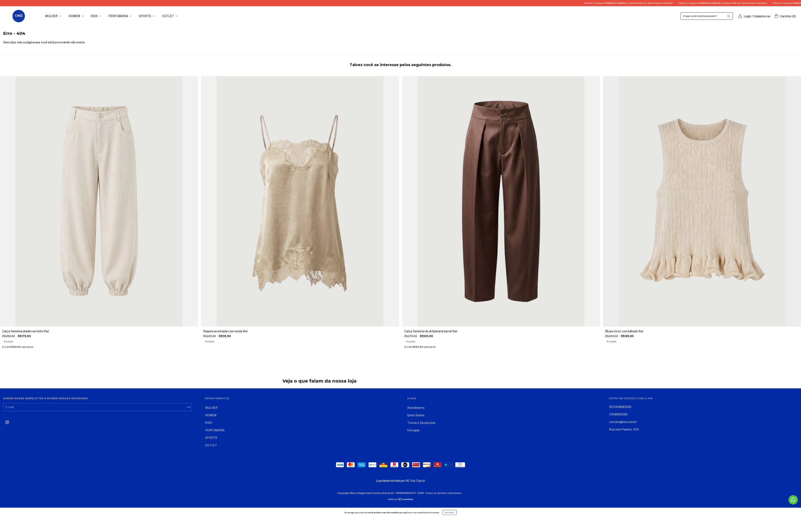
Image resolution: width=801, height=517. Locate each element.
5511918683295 (620, 407)
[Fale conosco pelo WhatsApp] (793, 499)
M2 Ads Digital (415, 480)
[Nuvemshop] (401, 499)
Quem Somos (415, 415)
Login (747, 16)
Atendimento (415, 407)
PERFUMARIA (118, 16)
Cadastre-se (761, 16)
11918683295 (618, 414)
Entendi (449, 512)
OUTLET (168, 16)
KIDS (94, 16)
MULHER (51, 16)
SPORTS (145, 16)
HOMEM (75, 16)
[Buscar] (728, 16)
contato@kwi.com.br (623, 422)
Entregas (413, 430)
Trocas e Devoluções (421, 422)
